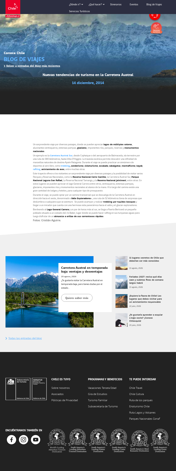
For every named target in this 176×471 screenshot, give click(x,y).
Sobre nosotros (60, 388)
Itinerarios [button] (116, 4)
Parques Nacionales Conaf (144, 418)
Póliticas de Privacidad (64, 400)
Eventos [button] (134, 4)
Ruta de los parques (141, 400)
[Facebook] (11, 439)
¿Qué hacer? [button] (95, 4)
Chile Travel (135, 388)
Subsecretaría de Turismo (103, 406)
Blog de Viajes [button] (154, 4)
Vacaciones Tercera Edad (102, 388)
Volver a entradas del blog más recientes (32, 65)
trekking (65, 165)
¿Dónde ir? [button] (74, 4)
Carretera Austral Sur (61, 155)
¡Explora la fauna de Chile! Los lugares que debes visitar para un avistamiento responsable (145, 298)
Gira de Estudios (97, 394)
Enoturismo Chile (139, 406)
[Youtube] (35, 439)
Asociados (57, 394)
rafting (36, 169)
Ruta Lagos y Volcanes (142, 412)
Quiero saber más (76, 298)
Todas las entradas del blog (25, 338)
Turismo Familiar (97, 400)
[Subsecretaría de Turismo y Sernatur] (26, 388)
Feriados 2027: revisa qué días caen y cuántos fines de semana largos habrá (146, 279)
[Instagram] (23, 439)
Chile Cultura (136, 394)
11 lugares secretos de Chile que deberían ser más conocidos (146, 259)
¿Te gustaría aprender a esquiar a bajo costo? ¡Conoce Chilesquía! (146, 317)
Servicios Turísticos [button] (79, 11)
